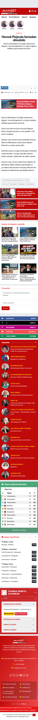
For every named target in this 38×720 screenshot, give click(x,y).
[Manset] (9, 11)
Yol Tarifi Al (10, 613)
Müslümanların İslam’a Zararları (21, 368)
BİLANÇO (14, 467)
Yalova (27, 180)
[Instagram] (17, 675)
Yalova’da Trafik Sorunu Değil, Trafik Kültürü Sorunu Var (23, 404)
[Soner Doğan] (5, 474)
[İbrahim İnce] (5, 439)
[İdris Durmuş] (5, 394)
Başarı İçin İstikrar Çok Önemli (21, 440)
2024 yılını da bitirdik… (19, 476)
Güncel (4, 17)
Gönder (5, 308)
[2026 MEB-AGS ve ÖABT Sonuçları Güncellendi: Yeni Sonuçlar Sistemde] (28, 249)
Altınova (4, 184)
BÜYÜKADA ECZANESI (12, 619)
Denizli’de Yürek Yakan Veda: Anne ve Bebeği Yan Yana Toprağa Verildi (10, 240)
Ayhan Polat (15, 455)
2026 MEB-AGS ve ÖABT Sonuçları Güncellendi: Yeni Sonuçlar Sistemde (27, 257)
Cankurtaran (30, 184)
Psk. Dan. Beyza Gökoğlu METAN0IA (23, 347)
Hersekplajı (13, 184)
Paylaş (5, 87)
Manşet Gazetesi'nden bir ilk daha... (23, 458)
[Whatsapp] (24, 675)
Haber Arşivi (25, 697)
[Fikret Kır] (5, 403)
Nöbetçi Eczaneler (10, 684)
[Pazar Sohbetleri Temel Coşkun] (5, 447)
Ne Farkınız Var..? (16, 431)
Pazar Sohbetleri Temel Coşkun (22, 446)
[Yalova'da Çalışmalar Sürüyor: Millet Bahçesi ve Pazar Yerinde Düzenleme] (10, 249)
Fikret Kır (14, 400)
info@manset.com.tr (20, 668)
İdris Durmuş (15, 392)
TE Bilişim (23, 704)
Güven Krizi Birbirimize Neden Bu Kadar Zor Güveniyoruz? (22, 350)
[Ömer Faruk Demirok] (5, 358)
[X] (14, 675)
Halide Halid (15, 383)
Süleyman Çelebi (17, 365)
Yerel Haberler (14, 17)
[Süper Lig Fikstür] (35, 537)
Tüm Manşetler (26, 691)
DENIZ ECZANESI (10, 624)
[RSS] (27, 675)
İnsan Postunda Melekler (19, 386)
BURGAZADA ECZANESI (12, 604)
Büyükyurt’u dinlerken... (18, 359)
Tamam (32, 710)
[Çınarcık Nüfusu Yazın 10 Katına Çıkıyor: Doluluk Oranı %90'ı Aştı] (28, 232)
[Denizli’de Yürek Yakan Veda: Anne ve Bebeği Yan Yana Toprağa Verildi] (10, 232)
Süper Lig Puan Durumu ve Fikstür (8, 692)
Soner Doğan (16, 473)
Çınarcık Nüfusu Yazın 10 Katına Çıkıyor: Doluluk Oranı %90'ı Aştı (28, 240)
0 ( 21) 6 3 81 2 (22, 613)
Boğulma (21, 184)
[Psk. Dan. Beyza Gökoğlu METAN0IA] (5, 349)
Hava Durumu (26, 684)
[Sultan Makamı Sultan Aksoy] (5, 376)
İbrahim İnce (15, 437)
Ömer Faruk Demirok (18, 356)
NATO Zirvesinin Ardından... (20, 449)
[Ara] (32, 11)
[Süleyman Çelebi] (5, 367)
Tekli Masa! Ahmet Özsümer (21, 428)
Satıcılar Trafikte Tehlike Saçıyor (21, 377)
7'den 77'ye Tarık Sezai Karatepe (22, 409)
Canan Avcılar (16, 419)
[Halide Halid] (5, 385)
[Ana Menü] (35, 11)
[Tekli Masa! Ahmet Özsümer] (5, 430)
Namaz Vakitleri (9, 687)
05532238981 (20, 664)
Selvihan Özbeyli (17, 464)
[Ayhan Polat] (5, 456)
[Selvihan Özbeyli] (5, 465)
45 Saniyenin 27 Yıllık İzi (19, 422)
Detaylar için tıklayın (19, 530)
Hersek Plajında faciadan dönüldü (12, 180)
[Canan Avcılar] (5, 421)
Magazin (33, 17)
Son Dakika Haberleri (11, 697)
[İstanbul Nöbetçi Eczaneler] (35, 592)
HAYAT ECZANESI (10, 630)
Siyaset (24, 17)
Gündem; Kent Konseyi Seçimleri (22, 395)
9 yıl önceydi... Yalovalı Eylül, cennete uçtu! (23, 413)
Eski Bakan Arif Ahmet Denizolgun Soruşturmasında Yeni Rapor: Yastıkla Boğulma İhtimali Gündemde (28, 277)
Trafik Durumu (26, 687)
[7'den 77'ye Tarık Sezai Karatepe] (5, 412)
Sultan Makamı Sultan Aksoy (21, 374)
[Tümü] (35, 342)
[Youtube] (20, 675)
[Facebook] (10, 675)
